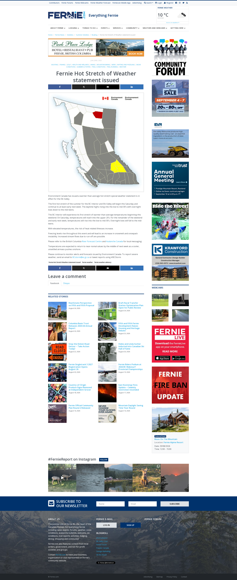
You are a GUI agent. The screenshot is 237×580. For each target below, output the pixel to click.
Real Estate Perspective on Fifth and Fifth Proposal (81, 304)
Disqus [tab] (66, 283)
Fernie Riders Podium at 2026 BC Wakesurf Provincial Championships (130, 366)
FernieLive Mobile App (121, 3)
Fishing (62, 65)
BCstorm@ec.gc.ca (80, 257)
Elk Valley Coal (102, 541)
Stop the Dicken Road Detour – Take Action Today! (79, 346)
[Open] (62, 478)
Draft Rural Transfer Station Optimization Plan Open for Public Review (130, 305)
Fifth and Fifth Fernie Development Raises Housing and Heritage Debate (129, 327)
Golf (69, 65)
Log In (106, 525)
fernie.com (61, 554)
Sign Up (130, 525)
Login (159, 3)
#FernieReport (101, 538)
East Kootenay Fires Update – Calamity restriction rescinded (128, 387)
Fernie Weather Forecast (100, 3)
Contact (184, 577)
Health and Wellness (80, 65)
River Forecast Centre (92, 241)
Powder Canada (102, 548)
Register (169, 3)
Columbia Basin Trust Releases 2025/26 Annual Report (80, 325)
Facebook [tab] (54, 283)
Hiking (92, 65)
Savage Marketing (103, 551)
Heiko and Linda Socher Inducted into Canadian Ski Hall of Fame (131, 346)
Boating (54, 65)
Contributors (54, 3)
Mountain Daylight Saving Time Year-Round (130, 406)
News (114, 65)
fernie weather (87, 262)
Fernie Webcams (82, 3)
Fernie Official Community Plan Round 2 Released (81, 406)
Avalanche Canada (114, 241)
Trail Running (112, 67)
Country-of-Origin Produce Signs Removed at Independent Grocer (80, 387)
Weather (122, 67)
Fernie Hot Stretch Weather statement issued (65, 262)
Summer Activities (83, 67)
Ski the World (101, 555)
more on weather (172, 22)
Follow (103, 459)
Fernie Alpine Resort (173, 442)
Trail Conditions (98, 67)
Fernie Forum (101, 544)
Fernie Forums (67, 3)
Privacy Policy (172, 577)
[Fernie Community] (68, 14)
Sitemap (159, 577)
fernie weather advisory (102, 262)
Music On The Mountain (165, 439)
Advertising (137, 3)
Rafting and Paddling (126, 65)
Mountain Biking (103, 65)
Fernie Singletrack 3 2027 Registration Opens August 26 (81, 366)
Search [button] (149, 3)
